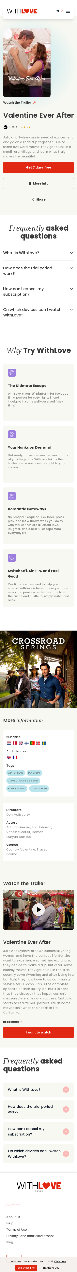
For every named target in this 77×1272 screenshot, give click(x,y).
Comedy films (39, 788)
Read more (11, 1022)
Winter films (15, 772)
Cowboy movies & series (23, 780)
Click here (60, 1261)
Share (41, 199)
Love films (34, 772)
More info (41, 183)
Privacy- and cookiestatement (30, 1236)
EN (57, 11)
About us (13, 1217)
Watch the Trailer (17, 102)
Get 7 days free (38, 167)
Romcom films (17, 788)
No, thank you (51, 1267)
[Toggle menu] (68, 10)
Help (9, 1223)
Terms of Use (16, 1229)
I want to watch (38, 1032)
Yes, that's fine (26, 1267)
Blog (9, 1242)
